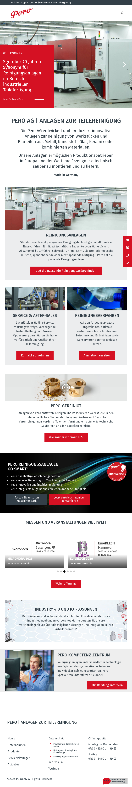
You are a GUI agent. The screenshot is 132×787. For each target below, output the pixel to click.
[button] (58, 571)
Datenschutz (56, 738)
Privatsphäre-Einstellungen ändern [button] (66, 745)
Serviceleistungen (19, 758)
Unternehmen (17, 745)
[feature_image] (34, 548)
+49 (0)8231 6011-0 (41, 2)
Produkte (14, 751)
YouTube (53, 768)
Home (11, 738)
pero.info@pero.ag (63, 2)
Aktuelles (13, 764)
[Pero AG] (22, 13)
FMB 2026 (77, 559)
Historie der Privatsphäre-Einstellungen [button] (65, 751)
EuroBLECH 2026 (19, 559)
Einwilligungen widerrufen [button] (65, 757)
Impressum (55, 762)
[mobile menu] (114, 13)
